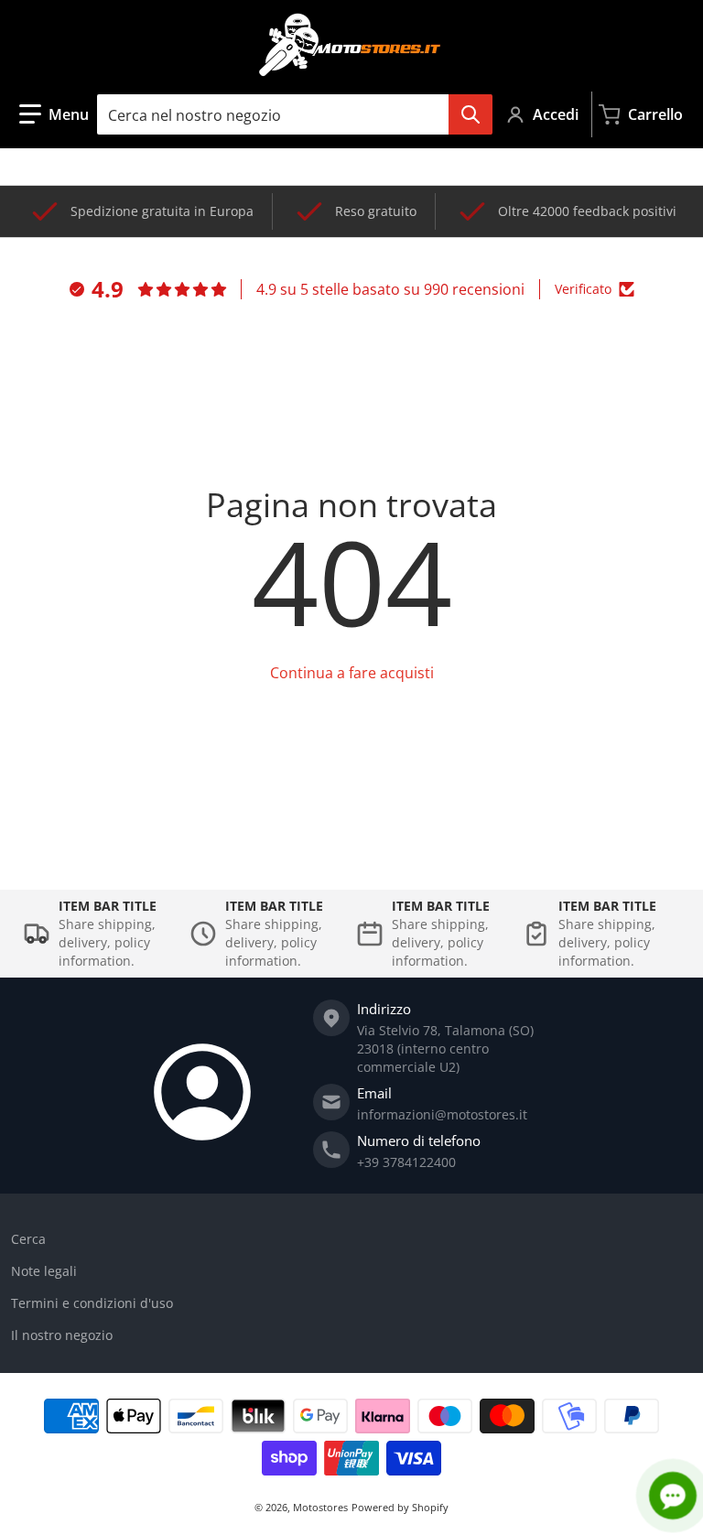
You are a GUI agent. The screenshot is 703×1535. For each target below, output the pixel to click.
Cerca (28, 1239)
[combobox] (294, 114)
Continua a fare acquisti (352, 673)
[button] (54, 114)
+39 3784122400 (406, 1162)
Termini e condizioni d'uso (92, 1303)
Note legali (44, 1271)
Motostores (320, 1507)
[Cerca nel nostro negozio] (470, 114)
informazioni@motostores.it (442, 1114)
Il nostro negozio (62, 1335)
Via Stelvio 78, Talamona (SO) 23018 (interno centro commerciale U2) (445, 1049)
